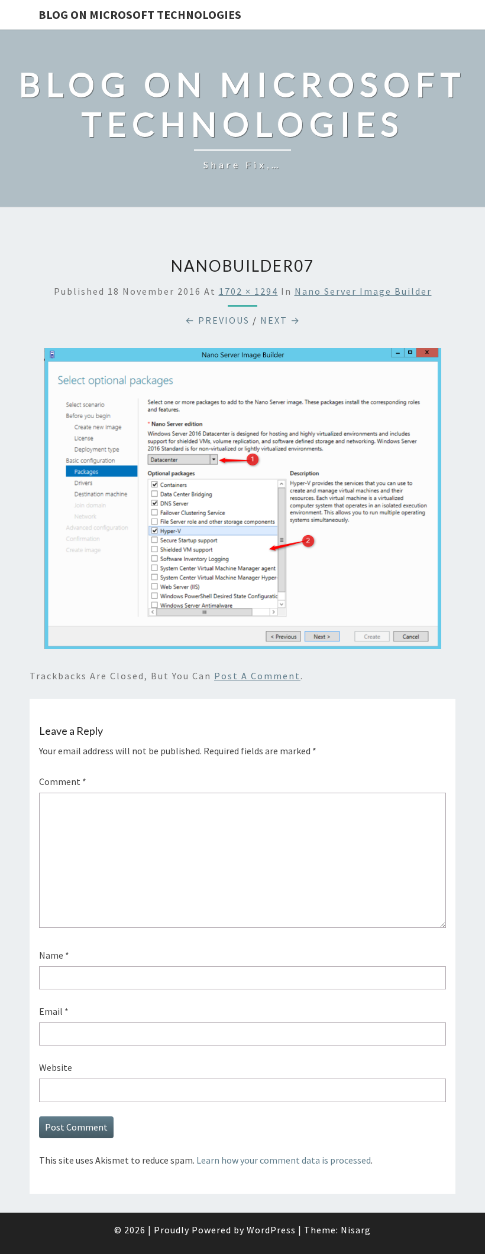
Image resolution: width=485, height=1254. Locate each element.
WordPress (271, 1230)
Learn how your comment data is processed (283, 1160)
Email (54, 1011)
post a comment (257, 676)
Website (55, 1067)
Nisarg (356, 1230)
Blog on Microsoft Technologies (139, 14)
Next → (280, 320)
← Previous (217, 320)
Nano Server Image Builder (363, 291)
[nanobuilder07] (242, 502)
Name (54, 955)
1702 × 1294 (248, 291)
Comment (62, 781)
